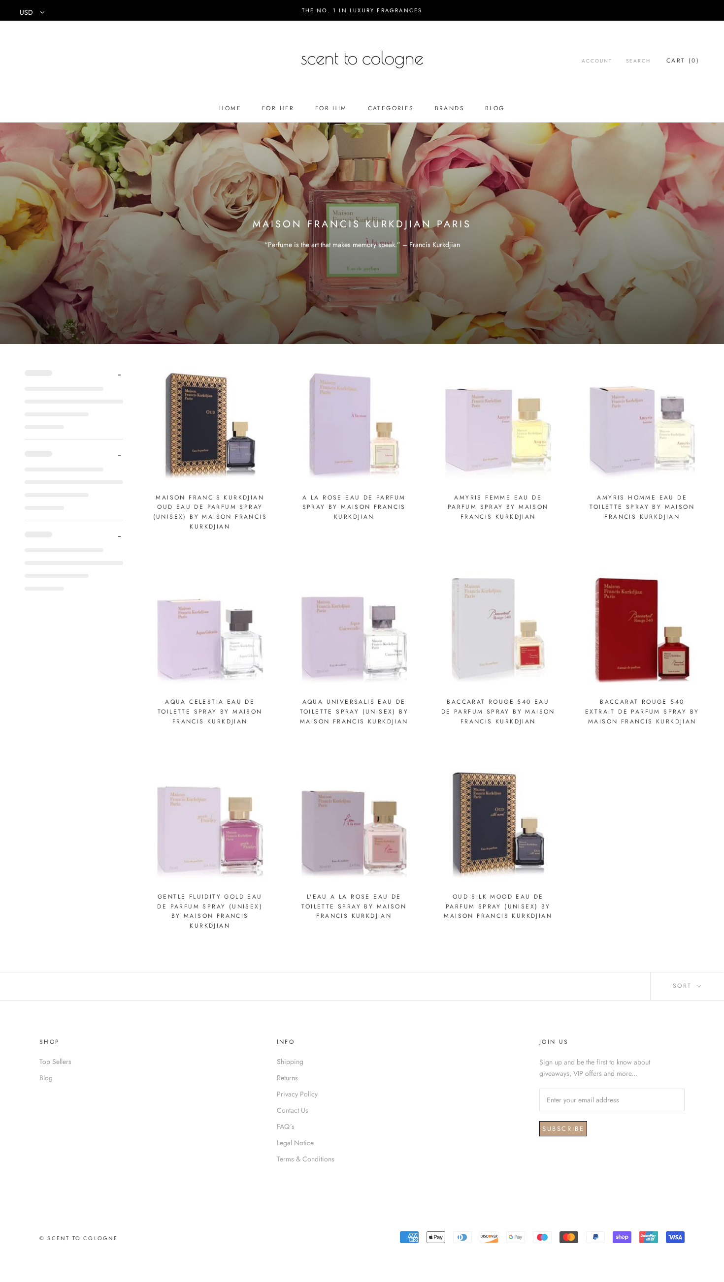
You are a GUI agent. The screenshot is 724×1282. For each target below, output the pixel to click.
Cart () (682, 60)
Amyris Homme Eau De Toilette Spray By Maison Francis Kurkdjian (642, 507)
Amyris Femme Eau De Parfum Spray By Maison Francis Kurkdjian (498, 507)
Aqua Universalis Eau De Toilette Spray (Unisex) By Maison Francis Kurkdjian (354, 711)
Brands (449, 108)
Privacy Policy (297, 1094)
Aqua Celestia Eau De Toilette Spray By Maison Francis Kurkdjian (210, 711)
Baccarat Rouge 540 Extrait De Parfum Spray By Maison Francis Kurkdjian (642, 711)
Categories (391, 108)
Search (638, 60)
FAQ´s (286, 1126)
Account (597, 60)
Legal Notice (295, 1143)
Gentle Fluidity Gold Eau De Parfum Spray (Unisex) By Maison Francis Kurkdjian (210, 911)
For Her (278, 108)
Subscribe (563, 1128)
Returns (287, 1078)
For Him (331, 108)
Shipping (290, 1061)
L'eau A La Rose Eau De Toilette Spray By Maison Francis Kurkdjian (353, 906)
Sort (684, 985)
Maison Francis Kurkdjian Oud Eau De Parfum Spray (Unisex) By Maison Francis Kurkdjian (210, 512)
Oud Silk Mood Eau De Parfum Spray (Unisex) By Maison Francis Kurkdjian (498, 906)
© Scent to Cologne (78, 1238)
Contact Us (292, 1110)
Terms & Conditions (305, 1159)
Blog (495, 108)
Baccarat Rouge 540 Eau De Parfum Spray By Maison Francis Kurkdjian (498, 711)
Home (230, 108)
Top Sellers (55, 1061)
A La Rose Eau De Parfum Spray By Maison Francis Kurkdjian (354, 507)
